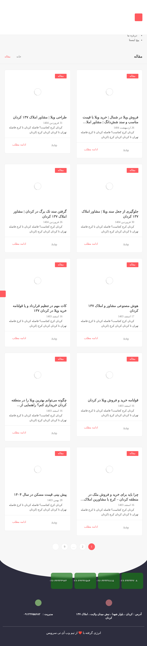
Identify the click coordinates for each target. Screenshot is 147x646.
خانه (18, 56)
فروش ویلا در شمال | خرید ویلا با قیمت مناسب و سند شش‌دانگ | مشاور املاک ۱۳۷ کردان (110, 122)
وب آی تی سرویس (58, 632)
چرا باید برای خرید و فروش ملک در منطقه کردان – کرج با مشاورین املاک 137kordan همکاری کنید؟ (111, 499)
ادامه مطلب (91, 149)
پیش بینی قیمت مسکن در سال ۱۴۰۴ (40, 494)
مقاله (133, 76)
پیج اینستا (134, 40)
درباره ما (132, 35)
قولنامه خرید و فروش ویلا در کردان (113, 400)
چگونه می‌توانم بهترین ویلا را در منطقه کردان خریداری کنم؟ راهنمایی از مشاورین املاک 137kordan (39, 405)
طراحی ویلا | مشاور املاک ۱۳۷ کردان (40, 117)
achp (126, 150)
